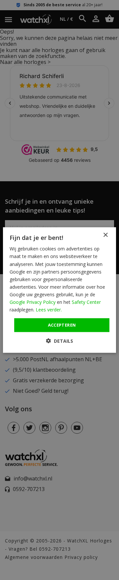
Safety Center (86, 302)
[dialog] (59, 290)
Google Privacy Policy (33, 302)
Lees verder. (49, 309)
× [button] (105, 235)
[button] (59, 340)
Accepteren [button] (62, 325)
